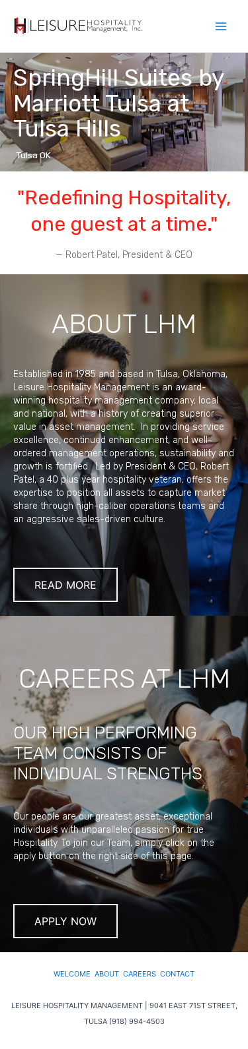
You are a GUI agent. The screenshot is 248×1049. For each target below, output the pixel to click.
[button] (124, 112)
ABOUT (109, 973)
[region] (124, 112)
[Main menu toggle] (221, 26)
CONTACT (177, 973)
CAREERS (141, 973)
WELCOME (74, 973)
